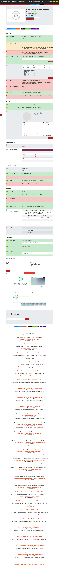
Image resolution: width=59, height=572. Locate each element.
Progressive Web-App (34, 266)
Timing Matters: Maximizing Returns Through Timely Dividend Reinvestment (29, 536)
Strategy (24, 126)
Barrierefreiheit (33, 263)
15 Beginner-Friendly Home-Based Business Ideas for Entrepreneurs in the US (29, 379)
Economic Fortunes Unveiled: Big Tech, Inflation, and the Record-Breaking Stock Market (29, 334)
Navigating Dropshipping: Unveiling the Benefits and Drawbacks (29, 375)
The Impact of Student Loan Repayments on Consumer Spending (29, 532)
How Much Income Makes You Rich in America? (29, 415)
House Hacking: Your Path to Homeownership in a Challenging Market (29, 469)
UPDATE (34, 13)
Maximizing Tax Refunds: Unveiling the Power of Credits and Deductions (29, 370)
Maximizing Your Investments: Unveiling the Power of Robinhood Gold (29, 433)
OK (55, 1)
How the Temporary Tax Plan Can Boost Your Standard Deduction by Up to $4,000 (29, 554)
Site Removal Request (42, 564)
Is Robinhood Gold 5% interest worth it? (29, 343)
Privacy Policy (25, 135)
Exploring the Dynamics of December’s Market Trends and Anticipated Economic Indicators (29, 442)
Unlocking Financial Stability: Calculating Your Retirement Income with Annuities (29, 505)
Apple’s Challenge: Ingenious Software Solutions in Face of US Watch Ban (29, 397)
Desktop (7, 262)
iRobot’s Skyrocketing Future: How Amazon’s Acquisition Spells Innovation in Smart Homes (29, 478)
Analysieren (8, 270)
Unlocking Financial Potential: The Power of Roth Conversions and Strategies (29, 518)
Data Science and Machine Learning (28, 124)
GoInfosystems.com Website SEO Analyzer (21, 564)
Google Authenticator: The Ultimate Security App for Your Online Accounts (29, 366)
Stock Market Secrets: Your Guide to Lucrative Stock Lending (29, 482)
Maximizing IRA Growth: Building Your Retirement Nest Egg (29, 496)
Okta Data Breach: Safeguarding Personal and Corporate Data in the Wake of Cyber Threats (29, 460)
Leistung (32, 262)
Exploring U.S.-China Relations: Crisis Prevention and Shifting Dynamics (29, 527)
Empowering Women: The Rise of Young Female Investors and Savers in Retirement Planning (29, 545)
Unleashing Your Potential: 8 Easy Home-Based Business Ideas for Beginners (29, 424)
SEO (31, 265)
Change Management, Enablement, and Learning (30, 133)
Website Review (9, 4)
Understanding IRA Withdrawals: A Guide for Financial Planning (29, 523)
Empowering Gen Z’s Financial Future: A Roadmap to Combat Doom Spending (29, 451)
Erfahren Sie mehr (4, 2)
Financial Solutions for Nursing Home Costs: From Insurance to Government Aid (29, 500)
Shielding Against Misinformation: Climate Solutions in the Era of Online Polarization (29, 491)
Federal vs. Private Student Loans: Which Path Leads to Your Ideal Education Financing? (29, 473)
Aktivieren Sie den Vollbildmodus (29, 273)
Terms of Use (36, 564)
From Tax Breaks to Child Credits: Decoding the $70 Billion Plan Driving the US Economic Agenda (29, 357)
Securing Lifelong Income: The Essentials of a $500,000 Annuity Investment (29, 509)
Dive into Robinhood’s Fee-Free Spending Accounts (29, 348)
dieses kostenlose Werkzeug (34, 48)
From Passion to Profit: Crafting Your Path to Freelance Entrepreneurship (29, 388)
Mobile (7, 263)
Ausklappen (50, 61)
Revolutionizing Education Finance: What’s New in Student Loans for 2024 (29, 384)
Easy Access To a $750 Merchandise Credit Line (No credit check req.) (29, 487)
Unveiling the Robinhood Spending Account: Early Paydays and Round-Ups (29, 352)
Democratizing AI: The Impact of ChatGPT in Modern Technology (29, 455)
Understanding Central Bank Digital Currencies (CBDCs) (29, 514)
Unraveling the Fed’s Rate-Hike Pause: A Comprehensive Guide (29, 406)
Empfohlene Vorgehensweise (35, 264)
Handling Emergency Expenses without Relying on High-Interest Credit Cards (29, 361)
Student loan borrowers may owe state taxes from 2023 (29, 339)
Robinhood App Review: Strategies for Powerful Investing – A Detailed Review (29, 464)
